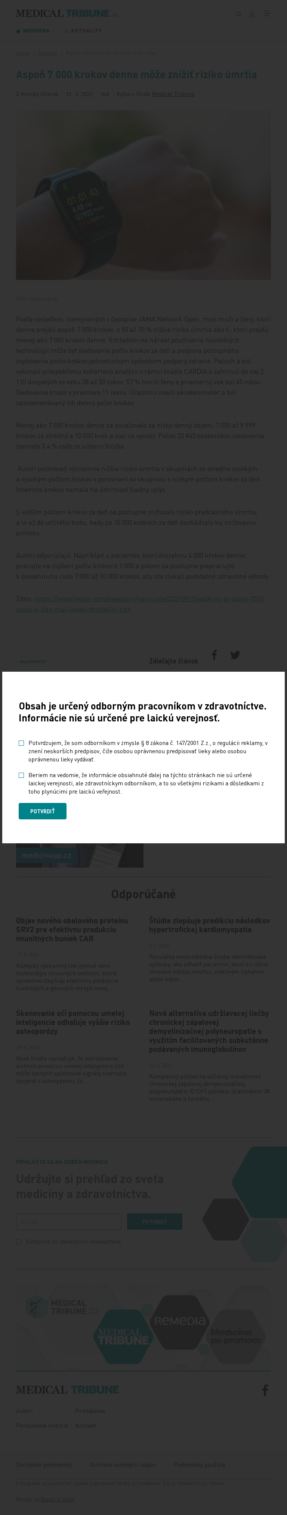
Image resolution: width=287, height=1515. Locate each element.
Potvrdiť (42, 811)
